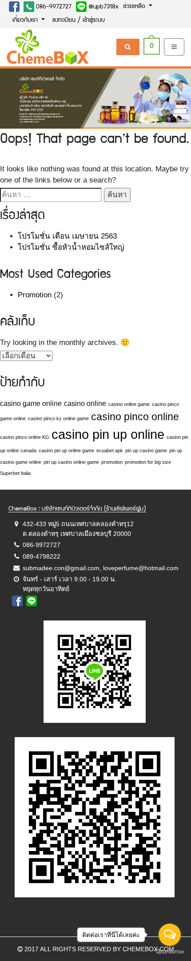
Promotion (35, 295)
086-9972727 (53, 7)
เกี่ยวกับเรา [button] (26, 20)
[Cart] (127, 47)
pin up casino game (146, 450)
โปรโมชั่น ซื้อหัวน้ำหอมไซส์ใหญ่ (71, 247)
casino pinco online (135, 416)
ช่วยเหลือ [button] (135, 6)
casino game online (31, 403)
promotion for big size (148, 462)
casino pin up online (108, 434)
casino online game (129, 404)
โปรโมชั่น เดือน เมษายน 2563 (67, 236)
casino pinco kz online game (58, 418)
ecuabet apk (109, 450)
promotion (112, 462)
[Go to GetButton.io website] (169, 952)
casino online (85, 403)
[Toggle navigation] (174, 47)
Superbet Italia (15, 473)
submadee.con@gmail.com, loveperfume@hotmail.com (101, 568)
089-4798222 (41, 556)
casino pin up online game (66, 450)
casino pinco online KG (24, 437)
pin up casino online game (71, 462)
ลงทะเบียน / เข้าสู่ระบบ (78, 20)
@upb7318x (103, 7)
